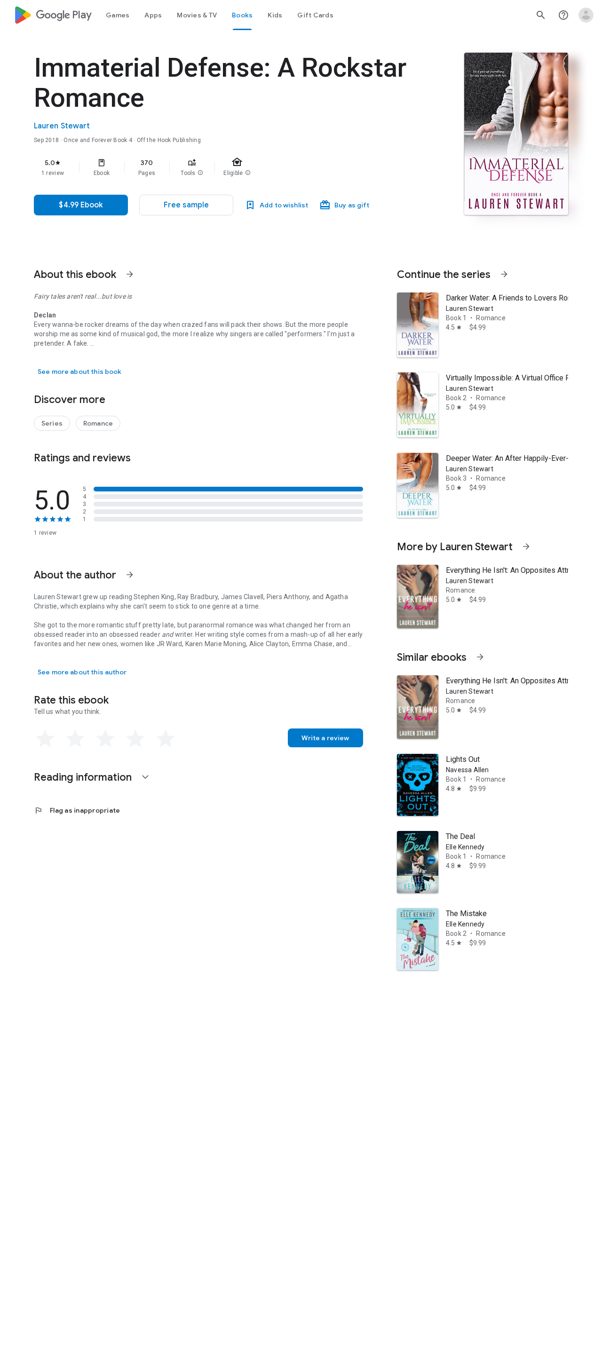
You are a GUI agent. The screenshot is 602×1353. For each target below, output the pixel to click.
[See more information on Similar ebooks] (480, 657)
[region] (222, 167)
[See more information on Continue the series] (504, 274)
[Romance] (98, 423)
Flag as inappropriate (77, 810)
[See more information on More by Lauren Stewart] (526, 546)
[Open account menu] (586, 15)
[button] (200, 173)
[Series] (52, 423)
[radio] (45, 739)
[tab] (117, 15)
